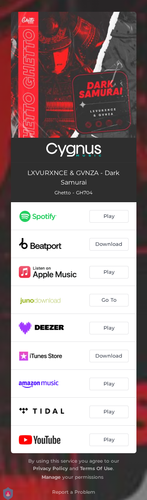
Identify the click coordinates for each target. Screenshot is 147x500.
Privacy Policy (50, 468)
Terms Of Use (96, 468)
